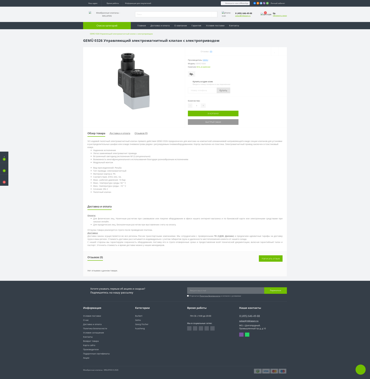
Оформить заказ (280, 15)
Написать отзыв (271, 258)
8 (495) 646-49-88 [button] (249, 316)
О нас (86, 320)
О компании (180, 25)
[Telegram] (261, 3)
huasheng (140, 328)
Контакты (234, 25)
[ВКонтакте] (254, 3)
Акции (86, 357)
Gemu (205, 60)
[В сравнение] (282, 51)
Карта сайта (89, 345)
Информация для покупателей (138, 3)
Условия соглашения (93, 332)
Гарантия (196, 25)
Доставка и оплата (160, 25)
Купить (223, 90)
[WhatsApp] (267, 3)
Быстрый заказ (197, 122)
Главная (141, 25)
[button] (92, 3)
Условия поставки (215, 25)
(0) (211, 51)
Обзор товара (96, 133)
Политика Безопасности (210, 296)
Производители (91, 349)
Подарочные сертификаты (96, 353)
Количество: (194, 100)
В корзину (197, 113)
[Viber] (264, 3)
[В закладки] (274, 51)
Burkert (138, 315)
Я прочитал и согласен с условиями (215, 296)
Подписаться (275, 290)
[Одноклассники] (258, 3)
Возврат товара (91, 341)
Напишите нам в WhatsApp (236, 3)
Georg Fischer (141, 324)
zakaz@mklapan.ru (242, 15)
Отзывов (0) (141, 133)
